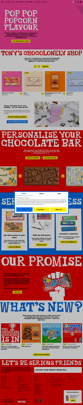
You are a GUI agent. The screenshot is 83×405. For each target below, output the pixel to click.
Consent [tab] (23, 193)
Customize (40, 209)
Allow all (59, 209)
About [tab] (59, 193)
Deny (24, 209)
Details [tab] (41, 193)
